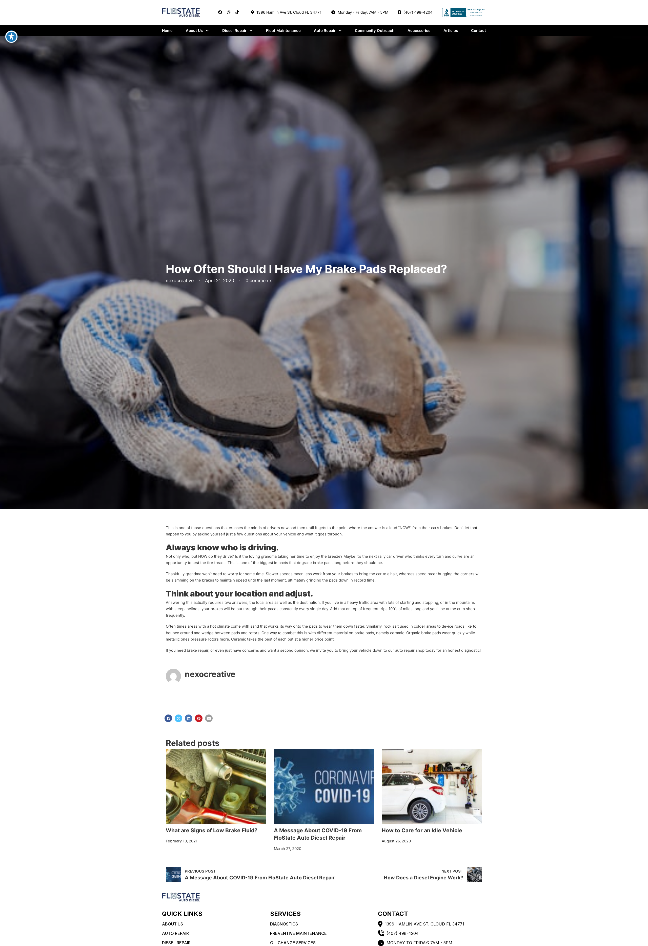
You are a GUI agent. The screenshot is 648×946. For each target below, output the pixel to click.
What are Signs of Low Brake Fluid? (211, 830)
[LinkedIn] (188, 718)
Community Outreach (374, 30)
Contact (478, 30)
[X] (178, 718)
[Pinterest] (198, 718)
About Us (194, 30)
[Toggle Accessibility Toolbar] (11, 37)
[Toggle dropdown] (207, 30)
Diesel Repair (234, 30)
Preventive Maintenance (298, 933)
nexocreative (210, 674)
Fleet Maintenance (283, 30)
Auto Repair (325, 30)
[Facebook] (168, 718)
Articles (450, 30)
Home (167, 30)
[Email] (209, 718)
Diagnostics (284, 923)
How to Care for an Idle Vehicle (422, 830)
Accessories (419, 30)
